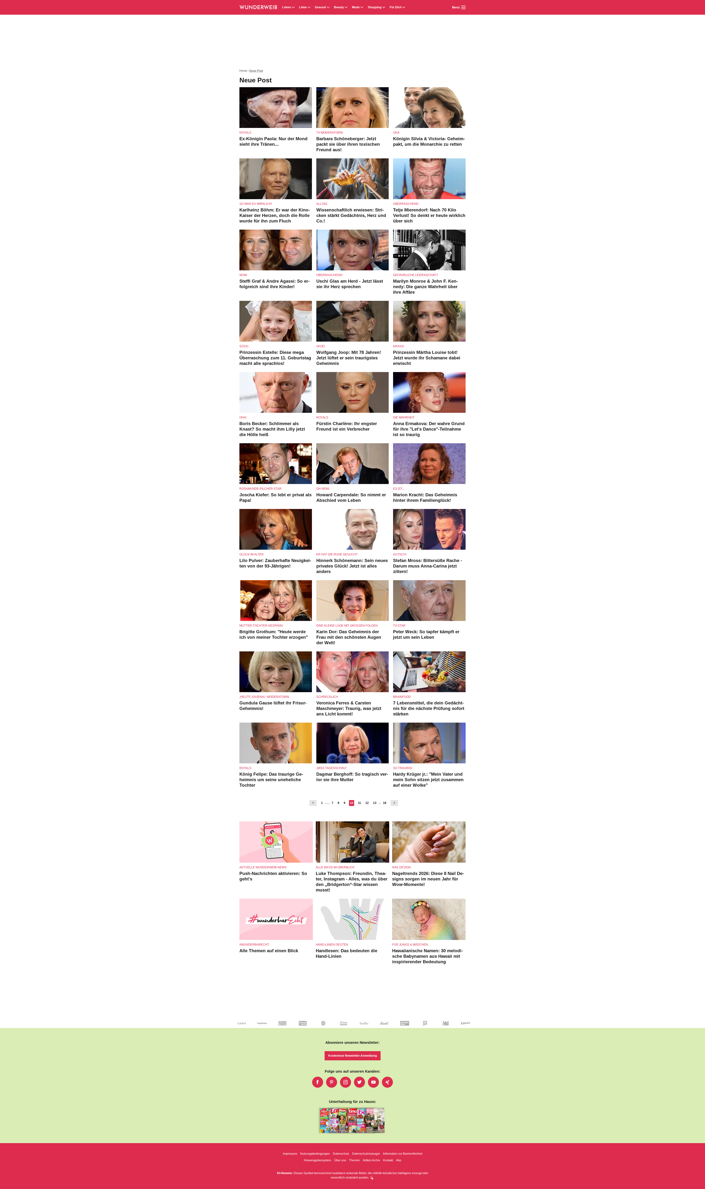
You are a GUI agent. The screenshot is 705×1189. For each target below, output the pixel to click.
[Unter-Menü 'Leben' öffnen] (293, 7)
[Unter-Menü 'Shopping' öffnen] (383, 7)
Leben (286, 7)
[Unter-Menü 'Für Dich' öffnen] (403, 7)
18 (384, 802)
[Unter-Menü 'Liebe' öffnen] (309, 7)
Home (243, 70)
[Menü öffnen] (463, 7)
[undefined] (384, 1026)
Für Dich (396, 7)
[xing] (387, 1082)
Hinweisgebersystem (317, 1160)
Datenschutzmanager (366, 1153)
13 (374, 802)
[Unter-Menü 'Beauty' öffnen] (346, 7)
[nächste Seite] (394, 803)
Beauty (339, 7)
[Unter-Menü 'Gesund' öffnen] (328, 7)
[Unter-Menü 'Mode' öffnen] (361, 7)
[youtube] (373, 1082)
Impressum (290, 1153)
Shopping (375, 7)
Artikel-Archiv (371, 1160)
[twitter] (359, 1082)
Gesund (320, 7)
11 (359, 802)
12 (367, 802)
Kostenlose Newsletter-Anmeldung (352, 1055)
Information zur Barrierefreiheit (402, 1153)
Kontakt (388, 1160)
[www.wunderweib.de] (258, 7)
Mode (356, 7)
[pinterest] (331, 1082)
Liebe (303, 7)
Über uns (340, 1160)
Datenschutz (341, 1153)
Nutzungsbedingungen (315, 1153)
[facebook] (317, 1082)
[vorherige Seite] (313, 803)
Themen (354, 1160)
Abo (398, 1160)
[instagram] (345, 1082)
